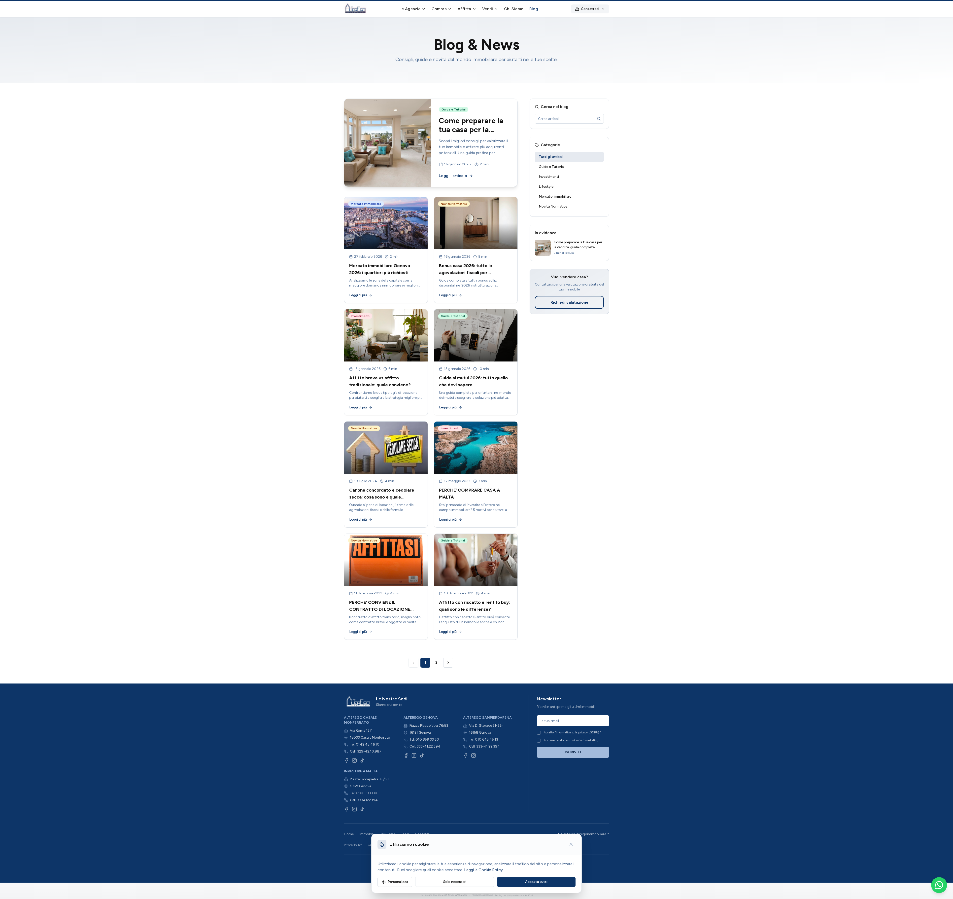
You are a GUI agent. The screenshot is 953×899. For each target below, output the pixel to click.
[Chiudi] (571, 844)
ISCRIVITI (573, 752)
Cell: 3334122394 (364, 800)
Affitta (464, 8)
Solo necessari (454, 882)
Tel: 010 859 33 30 (424, 739)
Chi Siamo (514, 8)
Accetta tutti (536, 882)
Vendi (487, 8)
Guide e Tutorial (551, 167)
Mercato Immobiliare (555, 196)
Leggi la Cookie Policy (483, 869)
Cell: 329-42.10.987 (365, 751)
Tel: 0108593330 (363, 793)
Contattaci (590, 9)
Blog (533, 8)
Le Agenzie (410, 8)
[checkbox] (539, 733)
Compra (439, 8)
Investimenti (549, 177)
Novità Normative (553, 206)
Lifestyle (546, 186)
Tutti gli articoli (551, 157)
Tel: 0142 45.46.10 (364, 744)
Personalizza (398, 882)
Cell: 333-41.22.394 (424, 746)
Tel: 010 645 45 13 (483, 739)
